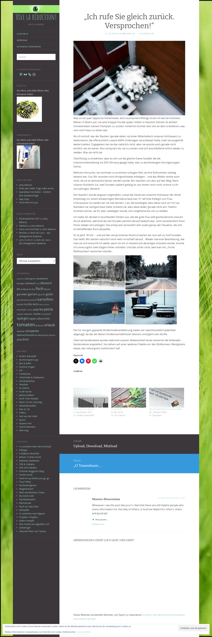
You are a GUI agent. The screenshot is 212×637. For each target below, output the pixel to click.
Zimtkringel (24, 527)
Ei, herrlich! (116, 409)
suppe (32, 318)
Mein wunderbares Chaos (32, 492)
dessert (46, 283)
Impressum (22, 40)
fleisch (47, 289)
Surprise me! (25, 423)
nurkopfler (24, 509)
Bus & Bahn (25, 363)
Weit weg (23, 430)
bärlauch (30, 283)
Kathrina (23, 225)
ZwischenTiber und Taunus (32, 531)
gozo (49, 294)
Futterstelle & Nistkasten (31, 377)
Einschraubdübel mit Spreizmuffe (165, 409)
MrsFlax (23, 232)
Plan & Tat (24, 409)
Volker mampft (26, 520)
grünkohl (33, 300)
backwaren (42, 278)
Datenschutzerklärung (29, 47)
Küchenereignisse (28, 485)
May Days (24, 199)
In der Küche (25, 391)
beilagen (21, 283)
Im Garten (24, 387)
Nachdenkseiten (27, 499)
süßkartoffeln (43, 318)
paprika (38, 309)
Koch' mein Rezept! (28, 398)
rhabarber (27, 314)
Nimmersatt (25, 502)
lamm (41, 304)
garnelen (22, 294)
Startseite (22, 34)
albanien (20, 279)
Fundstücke (25, 373)
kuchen (20, 304)
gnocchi (41, 294)
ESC (21, 370)
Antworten (98, 524)
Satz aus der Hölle (28, 416)
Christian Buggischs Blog (31, 471)
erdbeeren (26, 289)
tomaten (26, 324)
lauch (47, 304)
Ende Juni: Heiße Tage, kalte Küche (36, 188)
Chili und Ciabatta (27, 467)
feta (33, 289)
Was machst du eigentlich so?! (34, 524)
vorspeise (32, 331)
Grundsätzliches (27, 380)
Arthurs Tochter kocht (30, 457)
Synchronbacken (27, 426)
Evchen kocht (25, 474)
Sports (22, 419)
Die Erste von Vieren (83, 409)
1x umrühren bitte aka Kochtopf (35, 446)
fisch (39, 288)
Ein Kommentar (146, 34)
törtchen (39, 325)
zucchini (23, 339)
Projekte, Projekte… (29, 517)
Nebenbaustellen (27, 405)
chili (38, 283)
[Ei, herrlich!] (128, 398)
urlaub (49, 324)
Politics (22, 412)
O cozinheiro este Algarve (32, 513)
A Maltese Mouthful (29, 453)
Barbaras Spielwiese (29, 460)
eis (18, 289)
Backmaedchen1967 (29, 218)
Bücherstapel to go (28, 359)
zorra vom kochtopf (29, 229)
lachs (36, 304)
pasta (48, 309)
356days (23, 450)
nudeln (30, 310)
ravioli (20, 314)
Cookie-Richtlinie (83, 632)
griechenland (22, 300)
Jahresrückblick (26, 395)
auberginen (30, 278)
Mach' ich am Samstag (30, 402)
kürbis (28, 304)
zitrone (52, 335)
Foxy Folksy (25, 481)
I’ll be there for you (28, 202)
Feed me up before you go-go (34, 478)
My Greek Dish (26, 495)
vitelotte (21, 331)
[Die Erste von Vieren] (90, 398)
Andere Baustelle (27, 356)
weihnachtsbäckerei (27, 335)
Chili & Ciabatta (26, 464)
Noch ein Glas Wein (29, 506)
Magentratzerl (26, 488)
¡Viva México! (25, 184)
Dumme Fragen (27, 366)
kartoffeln (45, 299)
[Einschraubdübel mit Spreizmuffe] (166, 398)
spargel (22, 318)
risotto (37, 314)
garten (32, 294)
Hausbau (23, 384)
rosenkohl (46, 314)
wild (39, 335)
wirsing (45, 335)
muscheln (21, 309)
